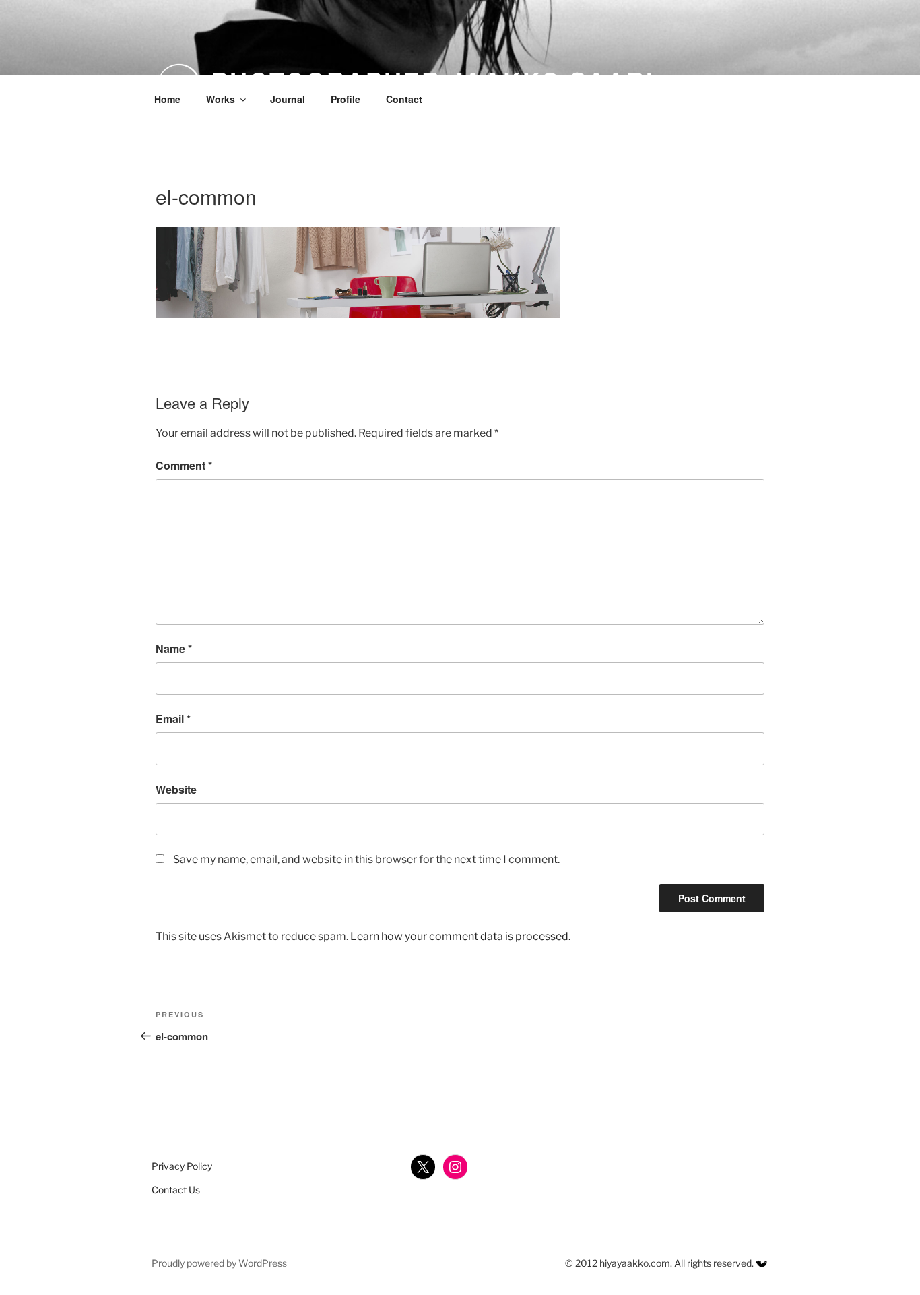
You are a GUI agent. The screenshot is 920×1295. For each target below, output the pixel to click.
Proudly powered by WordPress (219, 1263)
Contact (404, 99)
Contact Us (176, 1189)
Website (176, 789)
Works (220, 99)
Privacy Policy (182, 1166)
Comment (184, 465)
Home (167, 99)
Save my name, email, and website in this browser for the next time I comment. (366, 859)
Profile (345, 99)
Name (174, 648)
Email (173, 718)
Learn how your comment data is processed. (460, 936)
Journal (287, 99)
